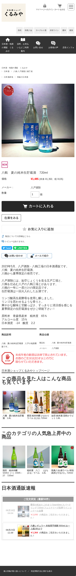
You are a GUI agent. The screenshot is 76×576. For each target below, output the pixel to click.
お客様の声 (53, 47)
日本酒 (6, 71)
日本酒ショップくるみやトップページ (26, 370)
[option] (14, 407)
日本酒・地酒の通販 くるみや (7, 47)
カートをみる (59, 9)
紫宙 (71, 30)
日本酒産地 (8, 77)
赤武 (19, 30)
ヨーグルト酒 (41, 30)
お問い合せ (38, 47)
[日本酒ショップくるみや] (14, 20)
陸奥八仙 (28, 30)
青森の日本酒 (22, 77)
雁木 (64, 30)
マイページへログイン (45, 9)
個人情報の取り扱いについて (15, 571)
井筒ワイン (54, 30)
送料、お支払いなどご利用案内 (23, 47)
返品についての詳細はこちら (17, 236)
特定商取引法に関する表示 (41, 571)
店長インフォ (68, 47)
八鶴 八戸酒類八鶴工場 (23, 71)
